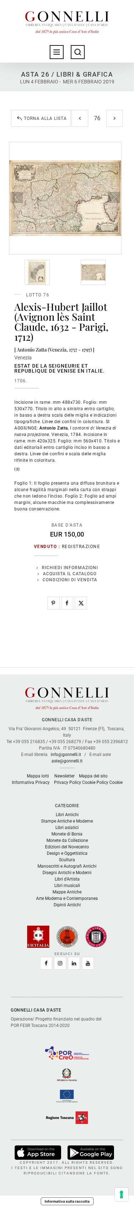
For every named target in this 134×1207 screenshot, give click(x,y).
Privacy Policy (67, 782)
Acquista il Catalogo (69, 573)
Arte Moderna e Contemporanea (67, 898)
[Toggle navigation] (57, 52)
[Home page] (67, 20)
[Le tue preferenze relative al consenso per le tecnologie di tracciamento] (121, 1194)
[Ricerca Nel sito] (78, 52)
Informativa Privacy (31, 782)
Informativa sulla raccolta (67, 1201)
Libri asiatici (67, 827)
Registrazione (81, 546)
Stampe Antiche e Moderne (67, 821)
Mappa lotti (38, 776)
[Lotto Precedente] (79, 118)
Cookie (116, 782)
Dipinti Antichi (67, 904)
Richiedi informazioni (70, 567)
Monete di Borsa (67, 834)
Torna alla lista (45, 118)
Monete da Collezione (67, 840)
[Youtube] (88, 963)
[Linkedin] (74, 963)
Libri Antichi (67, 814)
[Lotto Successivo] (114, 118)
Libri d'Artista (67, 879)
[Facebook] (67, 603)
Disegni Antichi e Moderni (67, 872)
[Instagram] (60, 963)
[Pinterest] (54, 603)
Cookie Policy (95, 782)
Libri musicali (67, 885)
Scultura (67, 859)
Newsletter (64, 776)
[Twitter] (81, 603)
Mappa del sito (93, 776)
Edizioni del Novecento (67, 846)
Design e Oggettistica (67, 853)
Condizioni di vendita (70, 579)
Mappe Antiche (67, 892)
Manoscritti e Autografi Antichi (67, 866)
